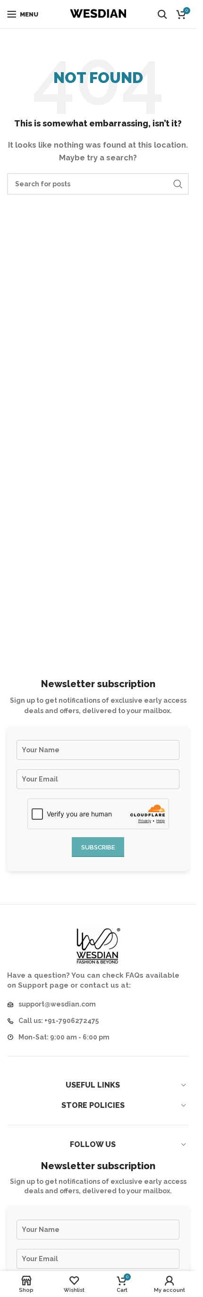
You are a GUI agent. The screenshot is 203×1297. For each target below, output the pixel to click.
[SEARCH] (178, 184)
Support (33, 985)
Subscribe (98, 847)
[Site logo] (98, 13)
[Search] (162, 14)
